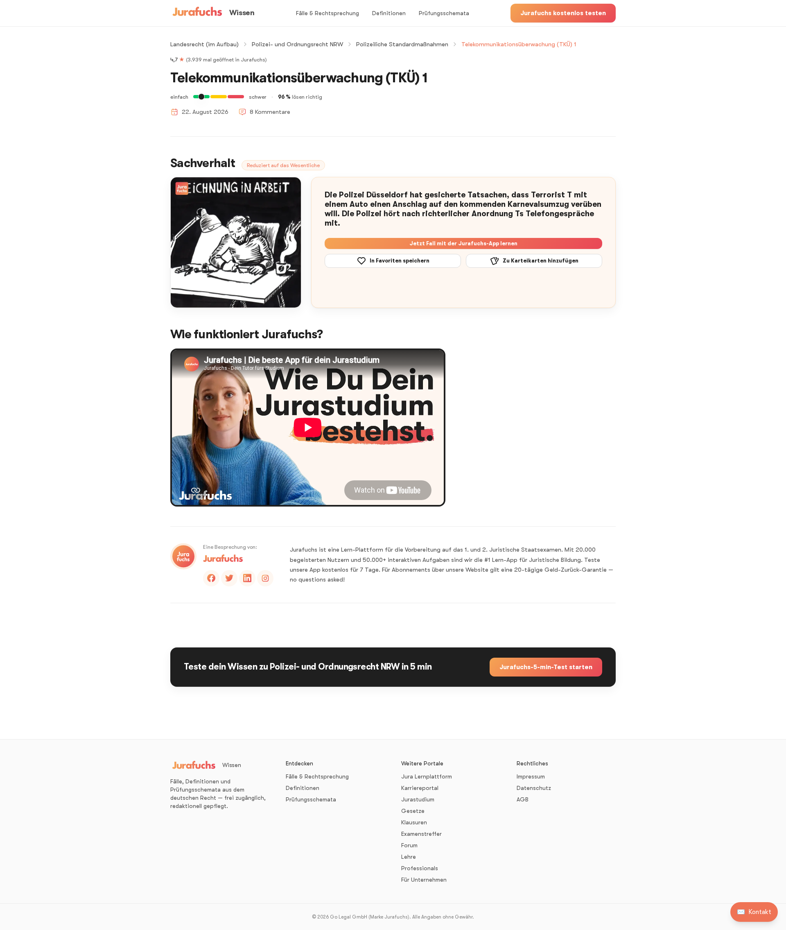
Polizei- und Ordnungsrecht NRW (297, 44)
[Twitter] (229, 578)
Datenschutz (534, 788)
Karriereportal (419, 788)
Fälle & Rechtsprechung (327, 13)
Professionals (419, 868)
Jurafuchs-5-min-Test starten (545, 667)
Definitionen (389, 13)
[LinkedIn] (247, 578)
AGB (523, 799)
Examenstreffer (421, 833)
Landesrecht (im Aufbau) (204, 44)
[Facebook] (211, 578)
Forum (409, 845)
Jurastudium (417, 799)
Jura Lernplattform (426, 776)
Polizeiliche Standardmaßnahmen (402, 44)
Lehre (408, 856)
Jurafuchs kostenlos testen (563, 13)
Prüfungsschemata (444, 13)
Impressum (531, 776)
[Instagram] (265, 578)
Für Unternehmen (424, 879)
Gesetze (413, 811)
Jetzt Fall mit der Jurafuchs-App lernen (463, 243)
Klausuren (414, 822)
